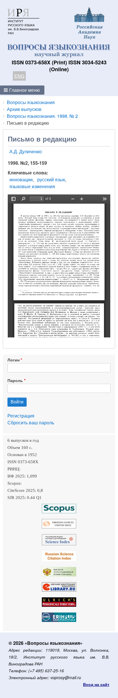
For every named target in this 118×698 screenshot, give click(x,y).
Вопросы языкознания (31, 102)
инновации (21, 179)
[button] (22, 90)
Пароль (15, 380)
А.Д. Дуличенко (25, 151)
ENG (19, 76)
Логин (13, 360)
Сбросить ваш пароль (30, 422)
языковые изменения (32, 186)
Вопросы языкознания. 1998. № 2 (42, 116)
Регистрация (20, 415)
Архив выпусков (24, 109)
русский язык (51, 179)
